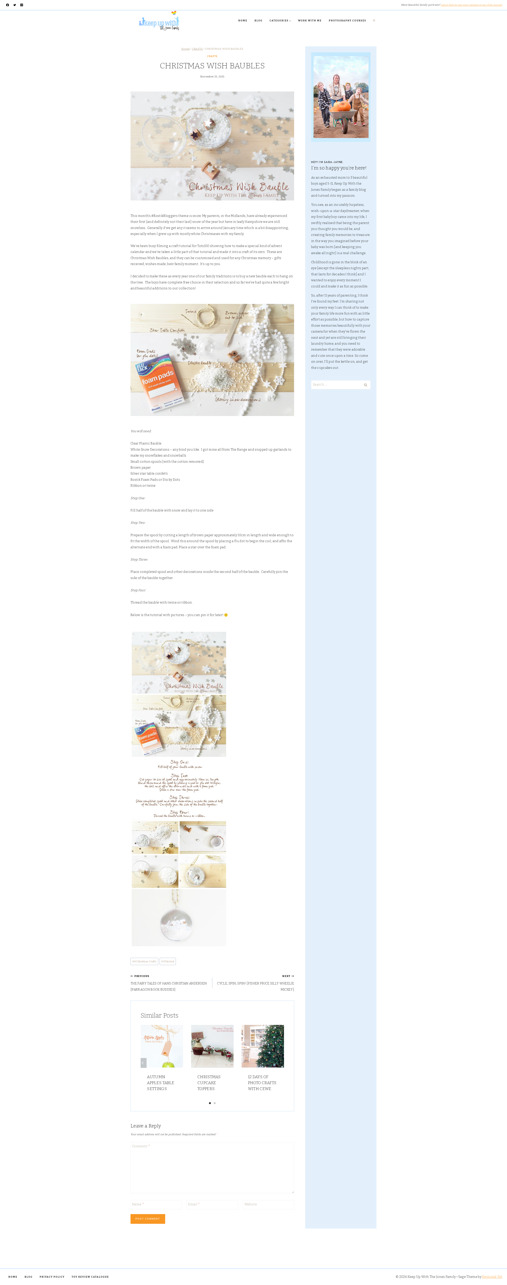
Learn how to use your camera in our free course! (471, 4)
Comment (141, 1146)
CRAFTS (212, 56)
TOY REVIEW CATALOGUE (90, 1276)
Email (194, 1204)
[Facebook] (7, 5)
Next (281, 1063)
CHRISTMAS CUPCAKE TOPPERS (209, 1082)
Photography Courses (347, 20)
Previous (144, 1063)
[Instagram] (22, 5)
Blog (258, 20)
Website (250, 1204)
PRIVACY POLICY (52, 1276)
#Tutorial (167, 961)
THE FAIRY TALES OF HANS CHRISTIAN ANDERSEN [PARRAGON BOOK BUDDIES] (169, 983)
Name (138, 1204)
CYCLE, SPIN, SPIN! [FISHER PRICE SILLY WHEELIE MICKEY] (255, 983)
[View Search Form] (374, 20)
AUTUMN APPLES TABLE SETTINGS (160, 1082)
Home (242, 20)
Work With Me (310, 20)
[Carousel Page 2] (214, 1103)
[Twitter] (15, 5)
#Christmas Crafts (144, 961)
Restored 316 (492, 1277)
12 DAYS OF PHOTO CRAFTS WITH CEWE (262, 1082)
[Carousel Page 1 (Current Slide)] (210, 1103)
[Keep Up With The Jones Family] (159, 21)
